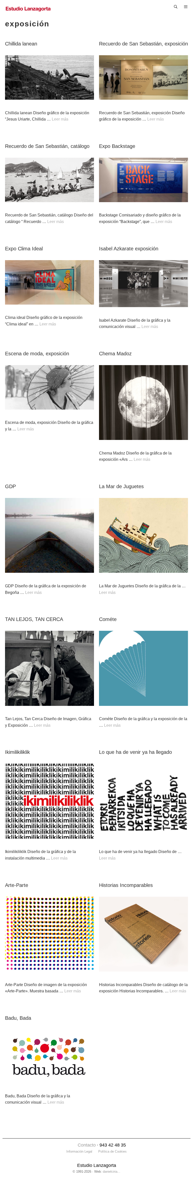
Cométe (108, 619)
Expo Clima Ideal (24, 248)
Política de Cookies (112, 1151)
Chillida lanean (21, 43)
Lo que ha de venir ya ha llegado (135, 752)
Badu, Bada (18, 1018)
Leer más (60, 119)
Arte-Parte (16, 885)
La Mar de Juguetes (121, 486)
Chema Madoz (115, 353)
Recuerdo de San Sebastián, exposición (143, 43)
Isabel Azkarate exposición (128, 248)
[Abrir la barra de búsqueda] (176, 7)
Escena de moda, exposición (37, 353)
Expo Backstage (117, 146)
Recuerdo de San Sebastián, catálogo (47, 146)
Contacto (87, 1145)
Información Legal (79, 1151)
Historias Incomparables (126, 885)
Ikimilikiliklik (17, 752)
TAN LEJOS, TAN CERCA (34, 619)
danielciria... (111, 1171)
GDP (10, 486)
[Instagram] (72, 1145)
